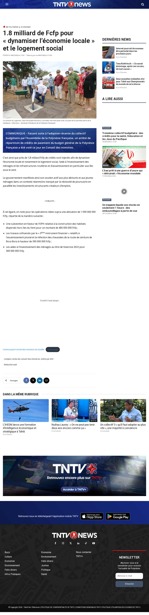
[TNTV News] (74, 535)
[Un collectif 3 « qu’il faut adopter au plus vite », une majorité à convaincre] (123, 410)
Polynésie (13, 27)
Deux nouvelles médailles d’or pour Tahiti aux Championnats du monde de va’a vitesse (130, 81)
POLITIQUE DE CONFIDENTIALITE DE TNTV (57, 607)
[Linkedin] (40, 380)
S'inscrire (129, 584)
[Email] (46, 380)
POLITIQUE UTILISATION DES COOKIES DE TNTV (121, 607)
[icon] (4, 26)
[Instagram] (63, 543)
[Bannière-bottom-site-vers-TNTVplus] (74, 495)
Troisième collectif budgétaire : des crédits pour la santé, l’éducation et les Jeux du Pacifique (122, 136)
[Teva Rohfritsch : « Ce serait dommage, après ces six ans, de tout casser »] (108, 67)
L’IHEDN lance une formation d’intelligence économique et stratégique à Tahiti (19, 428)
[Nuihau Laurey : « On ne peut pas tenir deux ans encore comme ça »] (74, 410)
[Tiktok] (86, 543)
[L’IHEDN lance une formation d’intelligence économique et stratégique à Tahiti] (26, 410)
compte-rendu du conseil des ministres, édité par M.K (28, 359)
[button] (142, 4)
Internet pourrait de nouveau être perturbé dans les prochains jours (129, 51)
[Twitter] (71, 543)
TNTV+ (79, 556)
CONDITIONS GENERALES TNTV (88, 607)
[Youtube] (94, 543)
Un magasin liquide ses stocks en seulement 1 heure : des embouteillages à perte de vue (121, 207)
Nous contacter (83, 552)
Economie (26, 27)
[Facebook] (26, 380)
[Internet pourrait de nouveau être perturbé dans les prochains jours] (108, 52)
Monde (105, 165)
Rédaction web (10, 364)
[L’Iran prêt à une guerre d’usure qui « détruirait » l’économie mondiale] (124, 157)
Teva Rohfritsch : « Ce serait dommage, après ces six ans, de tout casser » (130, 66)
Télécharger (52, 349)
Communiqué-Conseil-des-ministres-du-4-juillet (23, 349)
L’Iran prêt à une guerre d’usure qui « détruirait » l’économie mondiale (122, 172)
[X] (33, 380)
